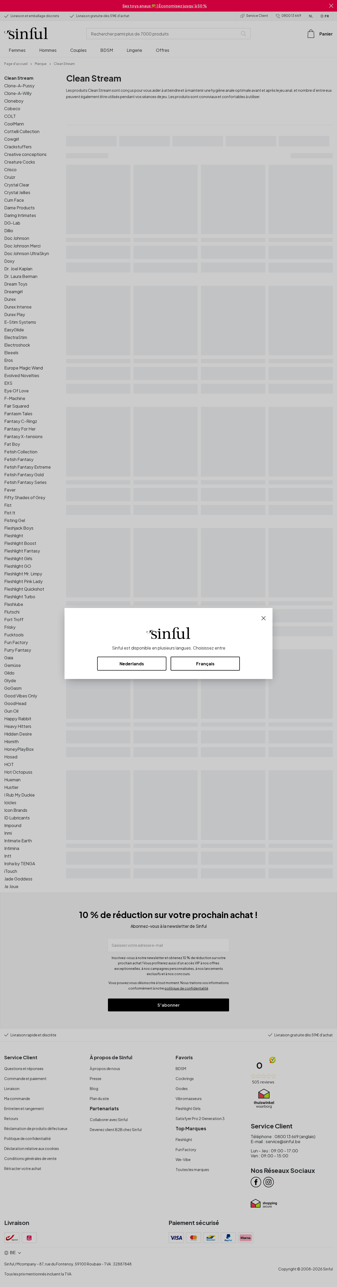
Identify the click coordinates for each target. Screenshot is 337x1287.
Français (205, 663)
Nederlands (132, 663)
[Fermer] (263, 617)
